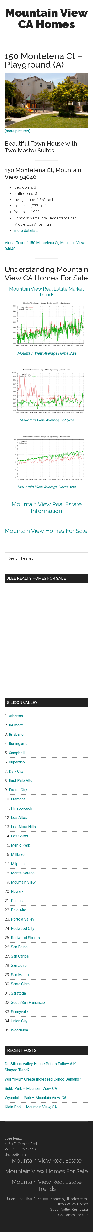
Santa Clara (20, 984)
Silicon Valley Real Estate (69, 1209)
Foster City (18, 790)
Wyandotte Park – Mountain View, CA (35, 1097)
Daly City (16, 771)
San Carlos (20, 956)
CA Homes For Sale (73, 1215)
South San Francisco (28, 1002)
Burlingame (18, 743)
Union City (19, 1021)
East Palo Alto (20, 780)
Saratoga (18, 993)
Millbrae (18, 854)
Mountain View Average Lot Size (46, 420)
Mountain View (23, 882)
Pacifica (17, 901)
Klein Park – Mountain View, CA (31, 1107)
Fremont (18, 799)
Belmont (16, 725)
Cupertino (17, 762)
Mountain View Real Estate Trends (47, 1185)
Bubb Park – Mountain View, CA (31, 1088)
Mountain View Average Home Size (46, 353)
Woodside (19, 1030)
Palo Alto (18, 910)
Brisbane (16, 734)
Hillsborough (21, 808)
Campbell (17, 753)
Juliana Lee (14, 1199)
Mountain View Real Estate (47, 1160)
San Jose (19, 965)
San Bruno (19, 947)
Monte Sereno (23, 873)
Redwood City (22, 928)
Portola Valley (22, 919)
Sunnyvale (19, 1011)
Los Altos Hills (23, 827)
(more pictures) (17, 131)
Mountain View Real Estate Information (47, 508)
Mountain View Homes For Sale (46, 530)
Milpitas (18, 864)
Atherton (16, 716)
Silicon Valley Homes (72, 1204)
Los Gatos (19, 836)
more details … (26, 230)
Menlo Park (20, 845)
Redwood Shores (25, 937)
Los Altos (19, 817)
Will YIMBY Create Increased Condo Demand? (43, 1079)
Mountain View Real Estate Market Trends (46, 291)
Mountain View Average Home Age (46, 487)
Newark (17, 891)
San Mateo (20, 974)
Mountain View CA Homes (46, 18)
